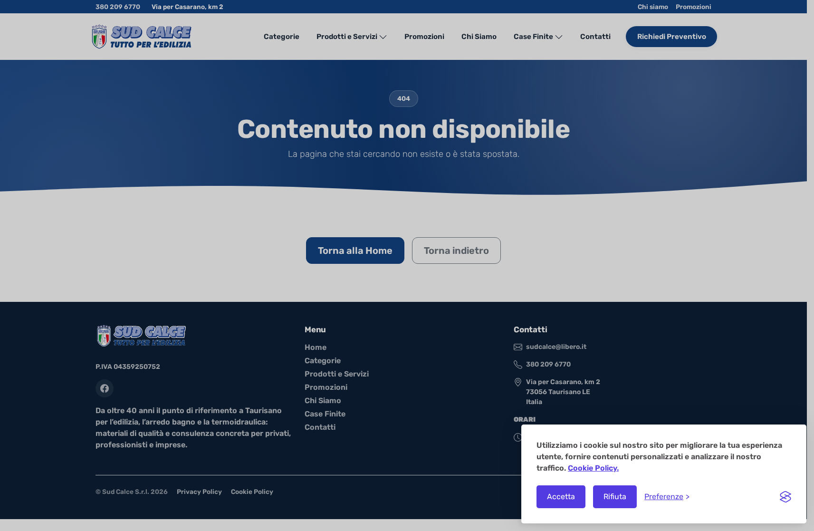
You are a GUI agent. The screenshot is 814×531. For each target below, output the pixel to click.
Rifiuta (614, 496)
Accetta (561, 496)
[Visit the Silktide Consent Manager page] (785, 496)
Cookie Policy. (593, 468)
